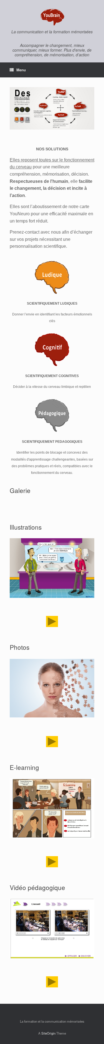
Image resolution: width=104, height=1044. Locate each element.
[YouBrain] (52, 16)
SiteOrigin (48, 1033)
